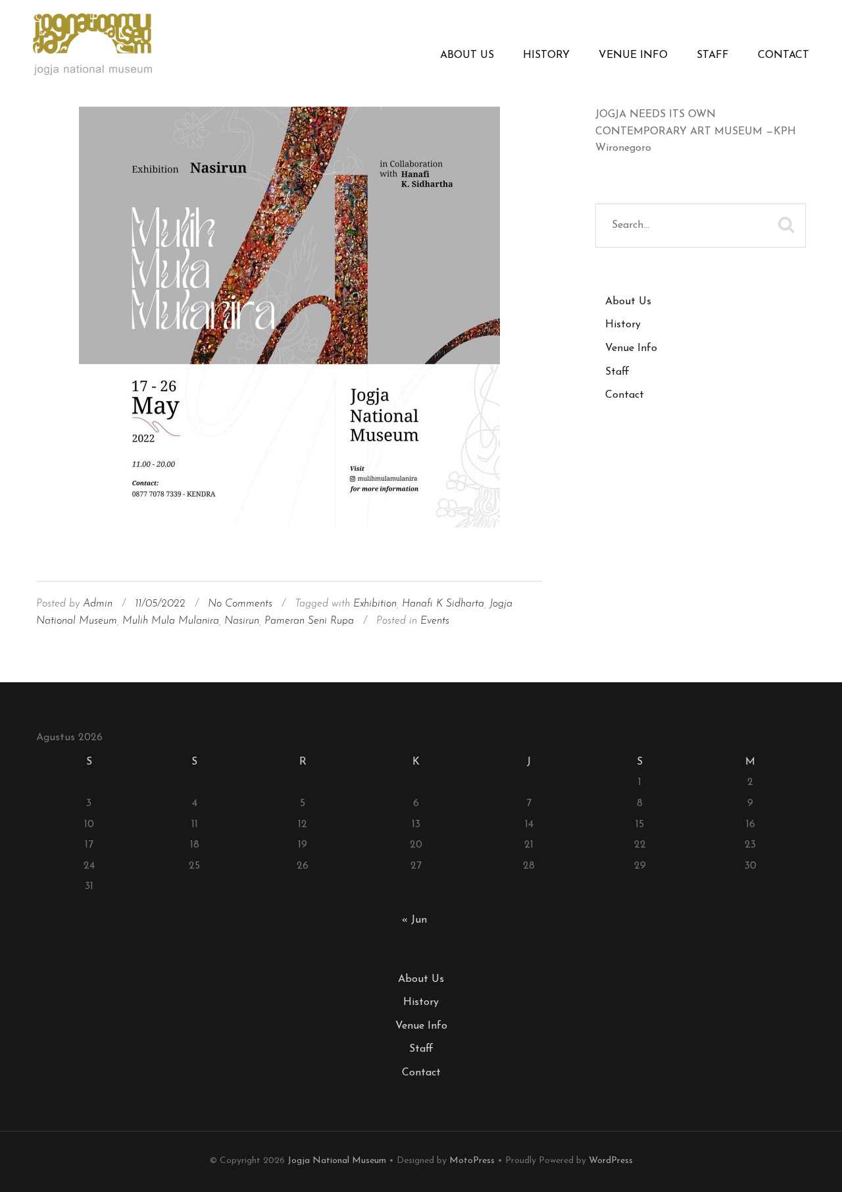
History (546, 55)
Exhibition (375, 604)
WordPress (611, 1161)
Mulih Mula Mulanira (170, 621)
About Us (467, 55)
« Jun (414, 920)
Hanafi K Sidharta (443, 604)
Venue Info (633, 55)
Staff (713, 55)
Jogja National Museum (336, 1161)
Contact (783, 55)
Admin (97, 604)
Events (434, 621)
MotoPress (472, 1161)
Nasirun (241, 621)
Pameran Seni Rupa (309, 621)
